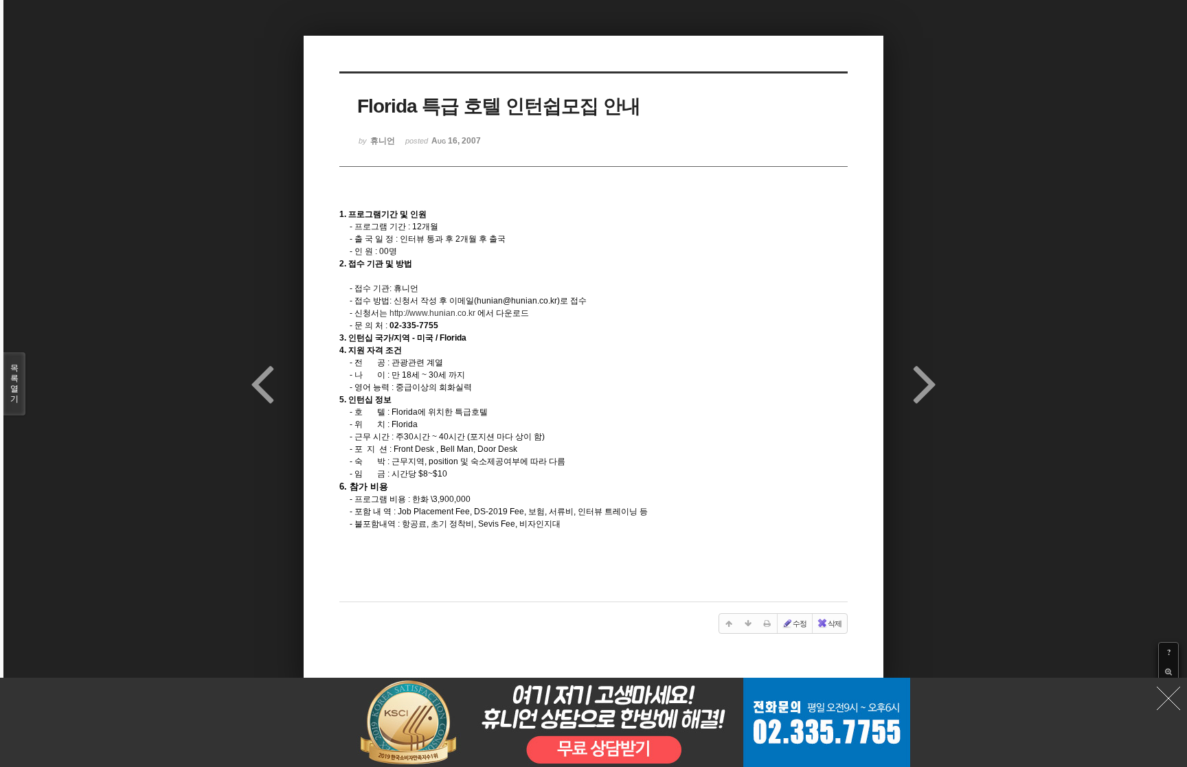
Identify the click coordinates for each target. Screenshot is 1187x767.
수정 (799, 623)
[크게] (1168, 671)
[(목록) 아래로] (748, 623)
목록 (14, 383)
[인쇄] (767, 623)
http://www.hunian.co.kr (432, 313)
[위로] (728, 623)
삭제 (834, 623)
